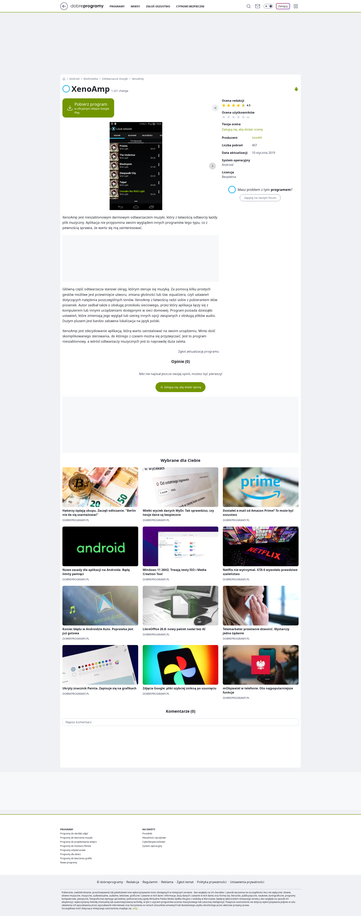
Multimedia (90, 78)
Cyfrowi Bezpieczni (190, 6)
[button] (296, 6)
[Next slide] (212, 166)
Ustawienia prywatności (247, 882)
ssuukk (257, 137)
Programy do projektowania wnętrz (78, 841)
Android (74, 78)
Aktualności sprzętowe (154, 837)
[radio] (224, 105)
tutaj (135, 908)
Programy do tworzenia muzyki (76, 837)
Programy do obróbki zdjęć (74, 833)
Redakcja (132, 882)
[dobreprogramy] (90, 6)
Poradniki (147, 833)
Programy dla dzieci (70, 854)
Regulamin (150, 882)
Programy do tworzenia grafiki (76, 858)
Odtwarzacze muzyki (115, 78)
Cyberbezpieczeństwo (153, 841)
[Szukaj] (249, 6)
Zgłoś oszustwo (158, 6)
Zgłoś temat (185, 882)
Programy (117, 6)
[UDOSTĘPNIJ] (215, 108)
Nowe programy (68, 862)
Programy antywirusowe (73, 850)
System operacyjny (152, 846)
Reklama (167, 882)
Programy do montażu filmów (75, 846)
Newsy (135, 6)
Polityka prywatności (212, 882)
